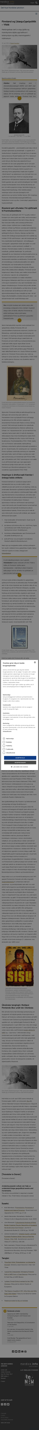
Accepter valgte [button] (20, 762)
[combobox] (35, 662)
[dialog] (19, 715)
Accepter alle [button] (20, 758)
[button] (19, 767)
